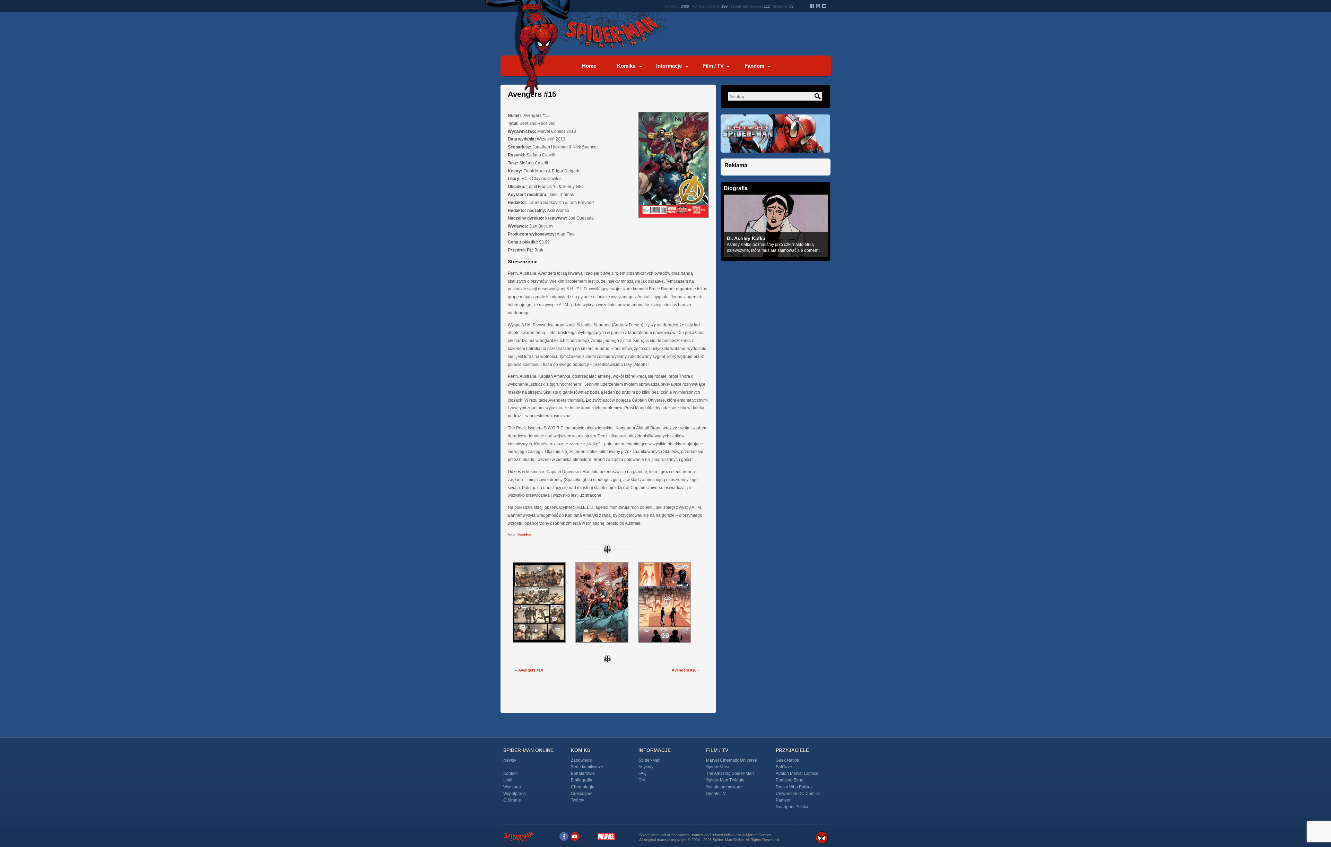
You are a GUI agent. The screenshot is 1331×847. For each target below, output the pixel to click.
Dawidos (524, 534)
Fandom (754, 66)
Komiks (626, 66)
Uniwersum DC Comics (798, 793)
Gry (641, 780)
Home (589, 66)
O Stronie (512, 800)
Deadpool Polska (792, 806)
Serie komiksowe (587, 766)
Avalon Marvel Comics (797, 773)
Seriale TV (716, 793)
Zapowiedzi (582, 760)
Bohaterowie (583, 773)
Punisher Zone (789, 780)
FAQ (642, 773)
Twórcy (577, 800)
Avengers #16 (684, 670)
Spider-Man (649, 760)
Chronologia (582, 787)
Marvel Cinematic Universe (731, 760)
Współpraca (514, 793)
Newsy (509, 760)
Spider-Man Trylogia (725, 780)
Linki (507, 780)
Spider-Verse (718, 766)
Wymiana (512, 787)
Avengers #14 (530, 670)
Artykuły (645, 766)
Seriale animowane (724, 787)
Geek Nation (787, 760)
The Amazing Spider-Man (730, 773)
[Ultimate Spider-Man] (775, 157)
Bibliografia (581, 780)
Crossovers (581, 793)
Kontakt (510, 773)
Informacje (669, 66)
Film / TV (713, 66)
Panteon (784, 800)
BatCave (784, 766)
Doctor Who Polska (794, 787)
